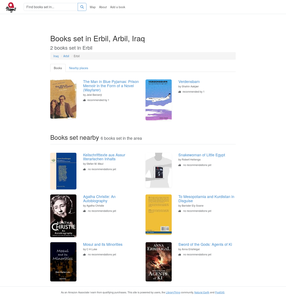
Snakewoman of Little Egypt (201, 154)
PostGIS (219, 292)
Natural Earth (201, 292)
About (103, 7)
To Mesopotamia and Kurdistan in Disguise (206, 198)
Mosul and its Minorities (102, 244)
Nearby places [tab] (78, 68)
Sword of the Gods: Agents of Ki (205, 244)
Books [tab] (58, 68)
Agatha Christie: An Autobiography (99, 198)
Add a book (117, 7)
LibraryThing (173, 292)
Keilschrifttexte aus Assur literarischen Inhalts (104, 157)
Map (93, 7)
